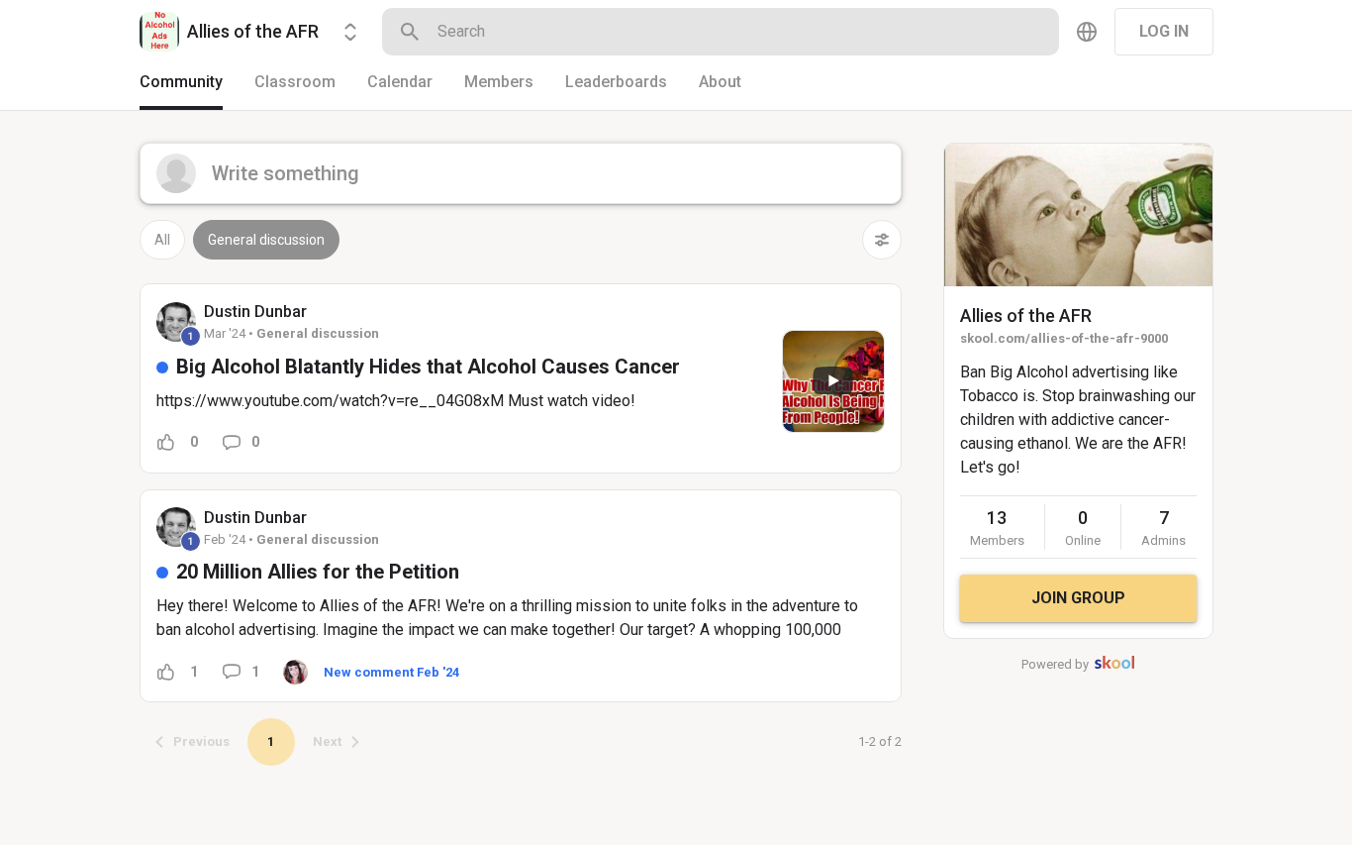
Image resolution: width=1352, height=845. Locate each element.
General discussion (266, 240)
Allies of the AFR (1026, 315)
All (162, 240)
